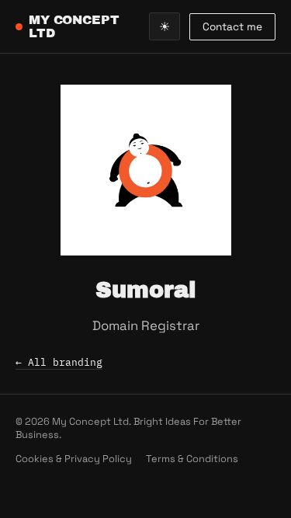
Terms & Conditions (192, 458)
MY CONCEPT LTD (74, 26)
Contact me (232, 26)
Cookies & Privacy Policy (74, 458)
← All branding (59, 362)
